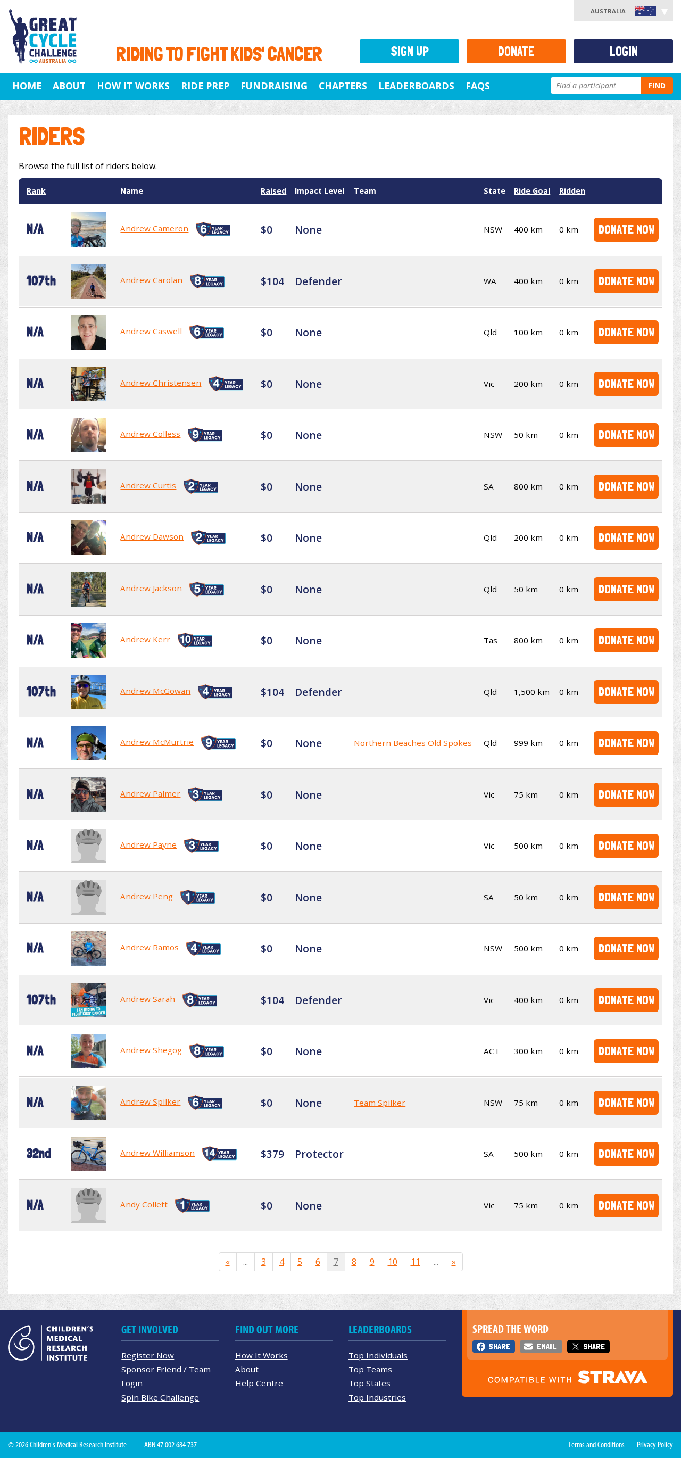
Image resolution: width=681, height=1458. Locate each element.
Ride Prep (205, 85)
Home (26, 85)
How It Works (261, 1355)
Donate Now (626, 229)
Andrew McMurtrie (157, 741)
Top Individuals (378, 1355)
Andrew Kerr (145, 639)
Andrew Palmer (150, 793)
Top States (369, 1383)
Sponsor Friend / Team (166, 1369)
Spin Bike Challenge (160, 1397)
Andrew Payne (148, 844)
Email (546, 1346)
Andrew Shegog (151, 1050)
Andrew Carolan (151, 280)
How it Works (133, 85)
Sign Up (410, 51)
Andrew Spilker (150, 1101)
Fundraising (274, 85)
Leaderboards (416, 85)
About (69, 85)
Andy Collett (144, 1204)
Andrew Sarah (147, 998)
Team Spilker (379, 1102)
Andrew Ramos (149, 947)
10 (392, 1262)
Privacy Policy (655, 1444)
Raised (273, 191)
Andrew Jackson (151, 588)
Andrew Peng (146, 896)
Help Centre (259, 1383)
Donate (516, 51)
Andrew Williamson (157, 1152)
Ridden (572, 191)
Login (623, 51)
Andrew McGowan (155, 690)
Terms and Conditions (596, 1444)
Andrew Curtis (148, 485)
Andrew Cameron (154, 228)
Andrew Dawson (152, 536)
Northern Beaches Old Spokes (413, 743)
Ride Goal (532, 191)
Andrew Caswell (151, 331)
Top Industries (377, 1397)
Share (499, 1346)
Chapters (343, 85)
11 (415, 1262)
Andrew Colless (150, 433)
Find (657, 85)
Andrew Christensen (160, 382)
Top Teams (370, 1369)
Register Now (147, 1355)
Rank (36, 191)
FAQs (478, 85)
